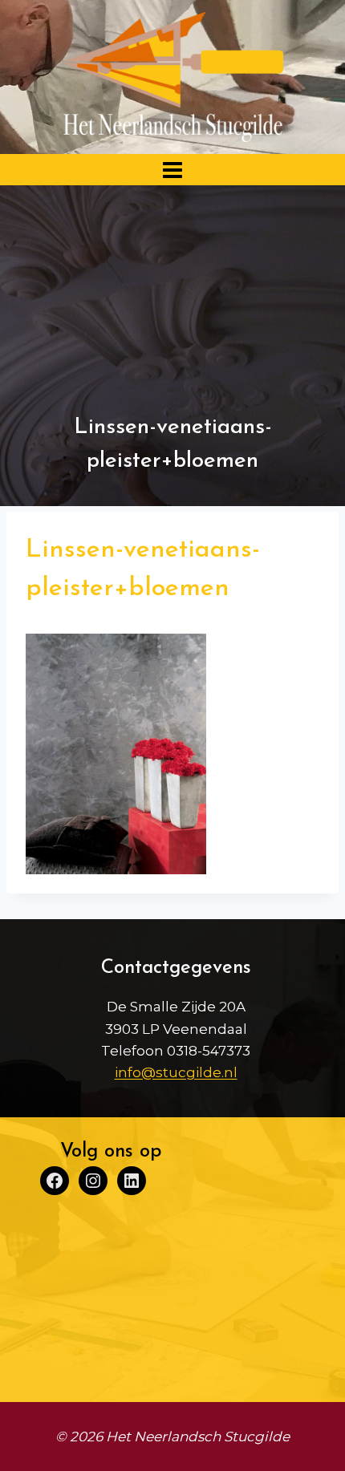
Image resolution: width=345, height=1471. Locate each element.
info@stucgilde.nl (176, 1072)
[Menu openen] (173, 169)
